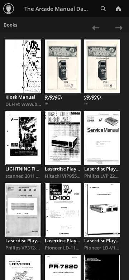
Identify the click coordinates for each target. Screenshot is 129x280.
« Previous (92, 32)
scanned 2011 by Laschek (32, 176)
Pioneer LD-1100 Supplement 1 (78, 247)
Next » (117, 32)
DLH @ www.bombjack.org (35, 104)
